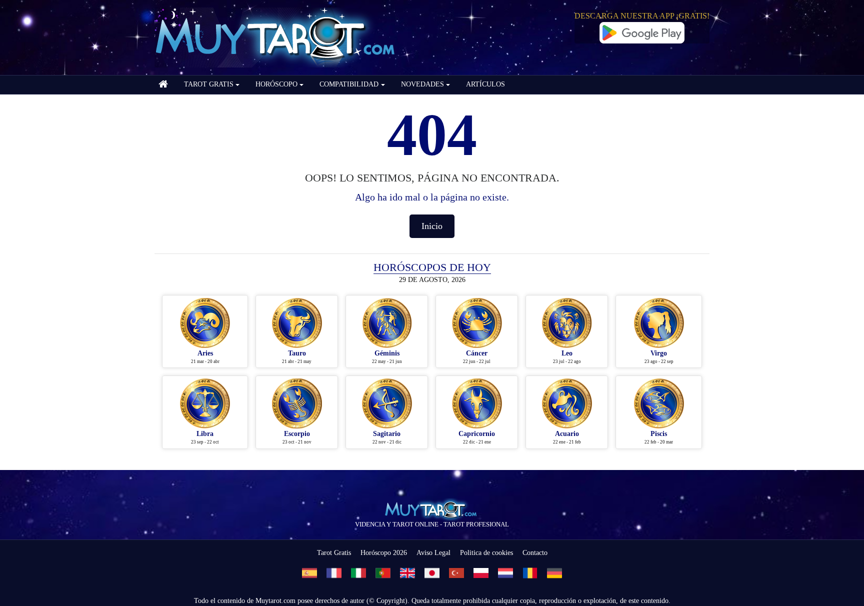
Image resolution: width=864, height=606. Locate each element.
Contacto (535, 552)
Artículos (485, 84)
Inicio (432, 226)
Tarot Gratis (334, 552)
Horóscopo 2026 (383, 552)
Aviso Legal (433, 552)
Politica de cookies (486, 552)
